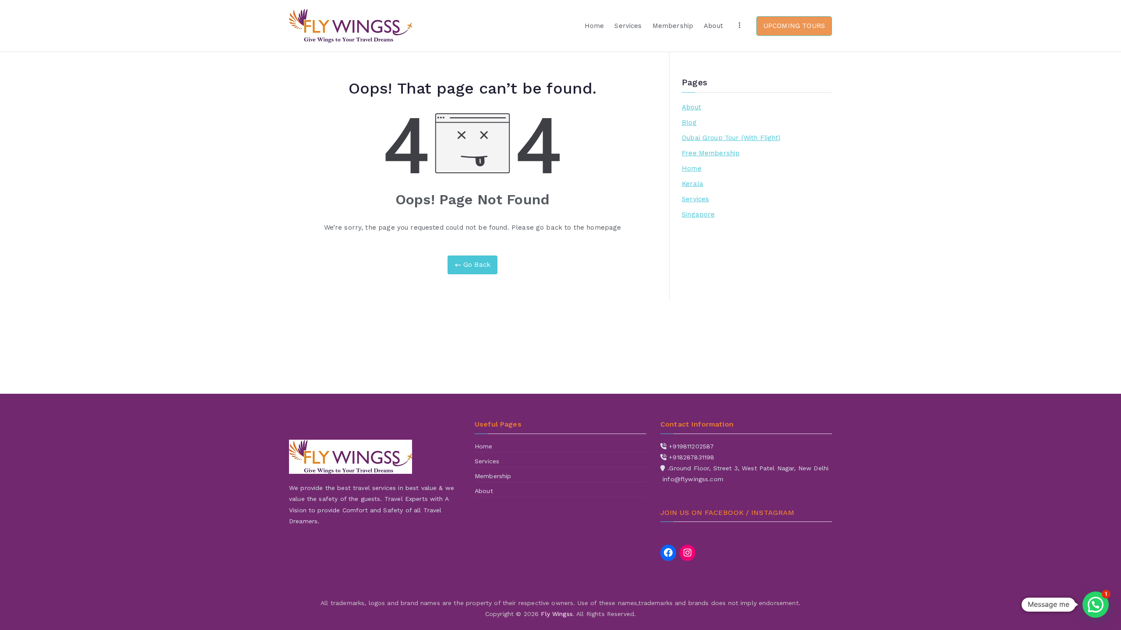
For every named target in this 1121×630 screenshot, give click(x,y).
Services (628, 26)
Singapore (698, 214)
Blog (689, 122)
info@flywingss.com (693, 479)
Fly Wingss (557, 613)
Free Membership (711, 153)
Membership (673, 26)
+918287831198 (691, 457)
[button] (1095, 605)
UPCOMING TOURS (794, 26)
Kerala (692, 184)
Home (594, 26)
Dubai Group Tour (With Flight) (731, 138)
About (713, 26)
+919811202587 (691, 446)
